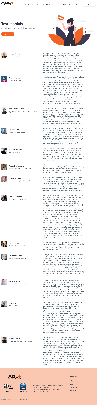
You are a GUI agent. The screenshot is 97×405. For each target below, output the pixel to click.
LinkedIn (73, 390)
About (70, 4)
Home (27, 4)
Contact (87, 4)
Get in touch (7, 34)
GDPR (55, 4)
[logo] (7, 4)
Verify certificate (23, 391)
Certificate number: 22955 (8, 391)
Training (63, 4)
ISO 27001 (35, 4)
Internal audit (46, 4)
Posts (77, 4)
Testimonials (74, 387)
